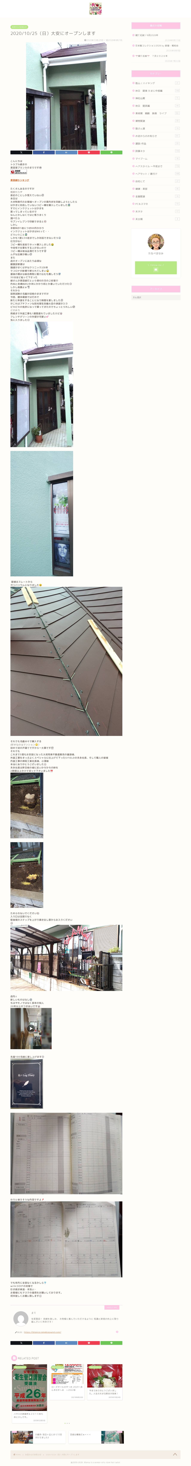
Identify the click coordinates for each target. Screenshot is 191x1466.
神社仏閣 (156, 98)
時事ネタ (157, 151)
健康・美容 (156, 188)
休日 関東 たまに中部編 (157, 90)
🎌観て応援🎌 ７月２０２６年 (151, 55)
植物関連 (156, 121)
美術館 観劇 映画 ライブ (156, 113)
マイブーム (156, 158)
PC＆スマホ (156, 204)
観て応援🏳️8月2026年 (146, 35)
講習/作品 (156, 143)
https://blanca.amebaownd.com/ (42, 1332)
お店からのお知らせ (19, 27)
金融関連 (156, 196)
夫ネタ (156, 211)
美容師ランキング (19, 180)
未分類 (156, 219)
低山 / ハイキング (156, 83)
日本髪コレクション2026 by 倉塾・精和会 (157, 45)
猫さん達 (156, 128)
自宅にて (156, 181)
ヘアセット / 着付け (157, 173)
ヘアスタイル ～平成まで (157, 166)
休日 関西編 (156, 105)
